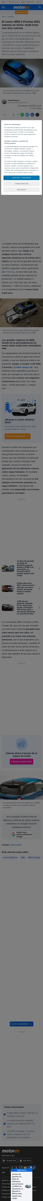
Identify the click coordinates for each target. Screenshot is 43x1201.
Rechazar (21, 190)
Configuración (21, 184)
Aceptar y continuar (21, 178)
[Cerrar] (30, 1167)
